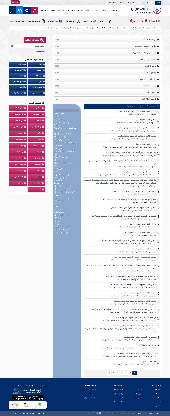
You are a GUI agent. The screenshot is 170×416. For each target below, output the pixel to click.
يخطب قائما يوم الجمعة (146, 144)
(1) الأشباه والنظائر (59, 209)
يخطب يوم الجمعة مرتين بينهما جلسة (139, 337)
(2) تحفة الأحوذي (58, 183)
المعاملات (21, 64)
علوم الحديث (20, 170)
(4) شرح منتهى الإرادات (60, 157)
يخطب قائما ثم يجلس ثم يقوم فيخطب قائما (137, 136)
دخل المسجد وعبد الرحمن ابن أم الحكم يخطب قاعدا (134, 191)
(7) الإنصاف (57, 125)
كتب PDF (103, 21)
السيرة (22, 87)
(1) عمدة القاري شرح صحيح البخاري (64, 226)
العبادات (39, 64)
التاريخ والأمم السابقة (17, 93)
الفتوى (87, 10)
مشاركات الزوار (90, 397)
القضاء (39, 139)
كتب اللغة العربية (37, 183)
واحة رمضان (118, 393)
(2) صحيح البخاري (59, 194)
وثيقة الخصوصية (41, 385)
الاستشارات (78, 10)
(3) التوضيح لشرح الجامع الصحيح (63, 174)
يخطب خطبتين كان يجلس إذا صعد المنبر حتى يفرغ (135, 257)
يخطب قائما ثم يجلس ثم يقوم (143, 224)
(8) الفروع (57, 116)
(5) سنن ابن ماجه (58, 145)
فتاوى (159, 402)
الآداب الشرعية (19, 70)
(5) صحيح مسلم (58, 148)
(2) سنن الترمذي (58, 200)
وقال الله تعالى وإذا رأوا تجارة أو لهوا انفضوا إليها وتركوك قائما (131, 153)
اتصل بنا (21, 385)
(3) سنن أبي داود (58, 168)
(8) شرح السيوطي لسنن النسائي (62, 122)
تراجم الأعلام (15, 21)
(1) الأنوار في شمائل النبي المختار (62, 229)
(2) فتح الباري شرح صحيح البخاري (63, 197)
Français (131, 3)
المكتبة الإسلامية (144, 21)
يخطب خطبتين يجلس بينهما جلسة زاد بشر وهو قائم (133, 285)
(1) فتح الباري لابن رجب (61, 232)
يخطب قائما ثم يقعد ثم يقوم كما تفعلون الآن (136, 111)
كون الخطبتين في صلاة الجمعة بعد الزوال (144, 53)
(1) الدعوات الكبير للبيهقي (61, 215)
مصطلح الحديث (37, 87)
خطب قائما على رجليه (147, 362)
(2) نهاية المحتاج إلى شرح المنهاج (62, 186)
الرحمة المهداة (118, 389)
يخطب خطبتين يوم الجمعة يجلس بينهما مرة (137, 353)
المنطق (22, 76)
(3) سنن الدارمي (58, 160)
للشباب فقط (118, 402)
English (122, 3)
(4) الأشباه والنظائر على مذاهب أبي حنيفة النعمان (65, 153)
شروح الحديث (19, 158)
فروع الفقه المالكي (18, 114)
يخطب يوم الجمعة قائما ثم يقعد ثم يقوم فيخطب (134, 326)
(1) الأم (56, 206)
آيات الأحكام (20, 151)
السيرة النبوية (38, 164)
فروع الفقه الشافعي (18, 126)
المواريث (52, 10)
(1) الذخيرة (57, 203)
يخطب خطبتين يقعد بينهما (144, 120)
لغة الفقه (39, 151)
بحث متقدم (40, 51)
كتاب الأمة (88, 21)
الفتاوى (39, 133)
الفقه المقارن (38, 120)
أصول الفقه (39, 76)
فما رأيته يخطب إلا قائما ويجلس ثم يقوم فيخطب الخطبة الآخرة (129, 200)
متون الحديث (38, 108)
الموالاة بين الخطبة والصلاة (148, 99)
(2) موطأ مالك (58, 180)
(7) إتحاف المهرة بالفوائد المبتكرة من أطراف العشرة (65, 130)
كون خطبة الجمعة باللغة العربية (147, 79)
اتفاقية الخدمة (30, 385)
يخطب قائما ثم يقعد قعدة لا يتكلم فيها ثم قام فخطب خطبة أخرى (127, 241)
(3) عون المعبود (58, 171)
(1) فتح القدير (57, 221)
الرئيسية (114, 10)
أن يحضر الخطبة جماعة (150, 86)
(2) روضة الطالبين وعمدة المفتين (62, 189)
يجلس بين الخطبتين (147, 345)
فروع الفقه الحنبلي (19, 120)
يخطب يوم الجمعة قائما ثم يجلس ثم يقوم (137, 128)
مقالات (96, 10)
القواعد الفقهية (19, 139)
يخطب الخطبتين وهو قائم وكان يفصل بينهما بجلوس (133, 208)
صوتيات (159, 393)
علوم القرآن (38, 170)
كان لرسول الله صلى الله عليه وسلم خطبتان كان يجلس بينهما (130, 276)
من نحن (15, 385)
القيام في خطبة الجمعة (150, 40)
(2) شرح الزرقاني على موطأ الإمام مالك (64, 192)
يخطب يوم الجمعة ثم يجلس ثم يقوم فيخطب (136, 172)
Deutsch (141, 3)
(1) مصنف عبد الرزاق (60, 223)
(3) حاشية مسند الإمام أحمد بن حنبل (63, 163)
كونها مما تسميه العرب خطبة (148, 59)
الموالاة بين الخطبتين (150, 92)
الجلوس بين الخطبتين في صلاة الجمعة (145, 46)
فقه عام (39, 189)
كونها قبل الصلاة (151, 73)
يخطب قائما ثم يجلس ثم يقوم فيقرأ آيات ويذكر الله (134, 301)
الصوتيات (69, 10)
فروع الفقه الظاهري (36, 126)
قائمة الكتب (53, 21)
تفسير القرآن (38, 158)
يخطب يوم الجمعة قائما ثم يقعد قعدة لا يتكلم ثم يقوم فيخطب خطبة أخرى (123, 216)
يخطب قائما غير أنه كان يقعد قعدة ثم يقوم (137, 293)
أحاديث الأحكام (19, 108)
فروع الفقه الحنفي (37, 114)
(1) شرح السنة (58, 218)
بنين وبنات (43, 10)
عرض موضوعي (34, 21)
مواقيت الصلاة (90, 393)
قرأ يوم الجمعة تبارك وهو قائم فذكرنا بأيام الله (136, 318)
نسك (121, 397)
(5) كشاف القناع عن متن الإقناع (62, 134)
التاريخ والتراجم (19, 164)
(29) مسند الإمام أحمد (60, 113)
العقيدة (40, 81)
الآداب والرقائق (19, 177)
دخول (14, 2)
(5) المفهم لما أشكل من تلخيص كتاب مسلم (65, 142)
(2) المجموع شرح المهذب (61, 177)
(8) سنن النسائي (58, 119)
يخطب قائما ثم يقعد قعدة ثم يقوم (140, 232)
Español (150, 3)
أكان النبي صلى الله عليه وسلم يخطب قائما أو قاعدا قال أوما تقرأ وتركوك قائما (123, 309)
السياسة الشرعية (37, 145)
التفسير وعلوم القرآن (18, 81)
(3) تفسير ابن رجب (59, 165)
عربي (158, 3)
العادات (39, 70)
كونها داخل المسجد (150, 66)
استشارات (158, 406)
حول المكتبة (71, 21)
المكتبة (61, 10)
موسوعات (106, 10)
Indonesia (112, 3)
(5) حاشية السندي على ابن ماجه (62, 139)
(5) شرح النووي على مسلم (61, 136)
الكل (55, 110)
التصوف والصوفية (36, 93)
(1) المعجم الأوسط (59, 212)
